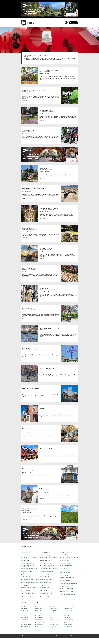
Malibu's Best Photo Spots (45, 573)
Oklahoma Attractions (54, 624)
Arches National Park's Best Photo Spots (28, 557)
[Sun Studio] (29, 413)
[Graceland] (69, 433)
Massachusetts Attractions (40, 622)
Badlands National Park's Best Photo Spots (28, 562)
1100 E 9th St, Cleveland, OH (27, 389)
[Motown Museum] (69, 473)
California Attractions (24, 613)
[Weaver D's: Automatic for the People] (69, 95)
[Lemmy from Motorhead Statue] (29, 213)
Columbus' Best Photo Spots (26, 576)
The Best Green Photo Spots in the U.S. (67, 577)
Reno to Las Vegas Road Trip (65, 554)
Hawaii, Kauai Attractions (25, 626)
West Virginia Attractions (68, 622)
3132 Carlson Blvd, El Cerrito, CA (45, 169)
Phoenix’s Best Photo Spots (45, 596)
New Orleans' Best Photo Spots (46, 584)
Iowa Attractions (38, 612)
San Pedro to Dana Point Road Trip (66, 565)
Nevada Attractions (53, 610)
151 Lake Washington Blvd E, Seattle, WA (46, 111)
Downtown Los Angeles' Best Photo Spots (28, 587)
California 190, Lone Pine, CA (27, 189)
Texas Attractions (67, 612)
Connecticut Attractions (25, 617)
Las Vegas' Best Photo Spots (45, 563)
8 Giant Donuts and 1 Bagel (26, 555)
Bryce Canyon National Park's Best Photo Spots (29, 568)
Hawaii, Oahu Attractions (25, 629)
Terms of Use (70, 635)
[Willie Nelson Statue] (29, 493)
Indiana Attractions (38, 610)
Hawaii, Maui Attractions (25, 628)
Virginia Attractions (67, 617)
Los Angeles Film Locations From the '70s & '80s (49, 565)
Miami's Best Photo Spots (44, 577)
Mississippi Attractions (39, 628)
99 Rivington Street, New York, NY (45, 369)
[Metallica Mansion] (29, 173)
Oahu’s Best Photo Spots (44, 587)
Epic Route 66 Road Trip (25, 588)
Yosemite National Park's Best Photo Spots (67, 594)
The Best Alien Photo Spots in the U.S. (66, 575)
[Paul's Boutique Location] (29, 373)
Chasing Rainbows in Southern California (28, 573)
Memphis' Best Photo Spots (45, 576)
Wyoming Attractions (68, 626)
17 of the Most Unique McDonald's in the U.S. (29, 554)
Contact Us (75, 635)
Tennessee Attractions (68, 610)
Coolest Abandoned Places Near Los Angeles (29, 577)
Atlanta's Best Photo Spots (25, 558)
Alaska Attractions (24, 608)
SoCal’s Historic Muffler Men (65, 574)
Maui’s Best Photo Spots (44, 574)
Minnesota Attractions (39, 626)
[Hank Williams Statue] (29, 253)
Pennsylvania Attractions (54, 628)
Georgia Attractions (24, 622)
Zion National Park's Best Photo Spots (66, 596)
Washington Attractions (68, 619)
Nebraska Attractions (53, 608)
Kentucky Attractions (39, 615)
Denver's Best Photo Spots (26, 584)
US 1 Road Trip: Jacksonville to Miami (66, 588)
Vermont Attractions (68, 615)
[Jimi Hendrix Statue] (69, 135)
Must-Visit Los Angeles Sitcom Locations (47, 579)
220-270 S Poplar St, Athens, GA (45, 71)
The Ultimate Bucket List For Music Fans (67, 585)
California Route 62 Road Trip (26, 569)
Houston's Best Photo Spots (45, 552)
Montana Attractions (53, 606)
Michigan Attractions (39, 624)
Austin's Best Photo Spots (25, 560)
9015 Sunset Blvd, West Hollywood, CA (46, 209)
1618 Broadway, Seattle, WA (27, 131)
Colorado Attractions (24, 615)
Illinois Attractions (38, 608)
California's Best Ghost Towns (26, 571)
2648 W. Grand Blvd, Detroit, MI (28, 470)
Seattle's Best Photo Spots (64, 566)
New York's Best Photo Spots (45, 585)
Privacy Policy (64, 635)
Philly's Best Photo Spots (44, 595)
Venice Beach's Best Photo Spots (66, 589)
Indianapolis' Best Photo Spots (45, 555)
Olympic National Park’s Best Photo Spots (47, 588)
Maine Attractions (38, 619)
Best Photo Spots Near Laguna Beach (28, 563)
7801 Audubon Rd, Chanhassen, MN (29, 349)
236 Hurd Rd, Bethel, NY (26, 510)
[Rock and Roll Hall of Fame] (69, 393)
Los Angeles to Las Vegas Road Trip (46, 571)
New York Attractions (53, 617)
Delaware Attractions (24, 619)
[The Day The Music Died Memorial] (29, 333)
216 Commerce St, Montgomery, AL (45, 249)
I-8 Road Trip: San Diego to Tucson (46, 554)
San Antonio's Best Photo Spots (65, 558)
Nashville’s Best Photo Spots (45, 582)
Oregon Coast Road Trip (44, 590)
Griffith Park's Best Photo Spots (26, 596)
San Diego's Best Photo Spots (65, 560)
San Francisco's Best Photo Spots (66, 562)
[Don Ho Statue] (29, 293)
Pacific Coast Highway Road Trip (46, 593)
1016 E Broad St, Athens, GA (27, 91)
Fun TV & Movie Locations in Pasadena (28, 590)
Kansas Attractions (38, 613)
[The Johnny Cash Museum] (29, 453)
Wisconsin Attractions (68, 624)
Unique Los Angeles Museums (65, 586)
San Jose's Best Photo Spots (65, 563)
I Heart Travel (58, 635)
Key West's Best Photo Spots (45, 560)
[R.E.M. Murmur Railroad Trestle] (29, 75)
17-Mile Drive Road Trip (25, 552)
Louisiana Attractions (39, 617)
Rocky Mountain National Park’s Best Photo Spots (69, 557)
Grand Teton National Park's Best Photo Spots (29, 593)
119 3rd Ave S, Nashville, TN (44, 450)
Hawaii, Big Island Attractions (26, 624)
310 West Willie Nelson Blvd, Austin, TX (46, 490)
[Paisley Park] (69, 353)
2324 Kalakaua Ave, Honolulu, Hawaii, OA (47, 289)
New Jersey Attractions (54, 613)
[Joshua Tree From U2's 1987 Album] (69, 193)
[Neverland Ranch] (69, 233)
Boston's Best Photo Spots (25, 566)
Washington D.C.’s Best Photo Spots (66, 591)
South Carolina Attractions (69, 606)
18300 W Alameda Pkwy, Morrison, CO (29, 269)
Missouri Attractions (38, 629)
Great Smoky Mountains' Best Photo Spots (28, 595)
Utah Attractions (67, 613)
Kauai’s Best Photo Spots (44, 558)
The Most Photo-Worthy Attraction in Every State (68, 583)
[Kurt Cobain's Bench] (29, 115)
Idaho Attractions (38, 606)
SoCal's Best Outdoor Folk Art (65, 572)
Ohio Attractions (53, 622)
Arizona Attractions (24, 610)
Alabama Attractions (24, 606)
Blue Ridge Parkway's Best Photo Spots (28, 565)
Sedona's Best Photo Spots (64, 568)
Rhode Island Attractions (54, 629)
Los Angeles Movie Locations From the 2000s (48, 568)
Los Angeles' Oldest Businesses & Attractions (48, 569)
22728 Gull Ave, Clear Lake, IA (45, 329)
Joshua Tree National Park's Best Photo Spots (48, 557)
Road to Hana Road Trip (64, 555)
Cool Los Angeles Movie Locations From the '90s (30, 579)
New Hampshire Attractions (55, 612)
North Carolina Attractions (54, 619)
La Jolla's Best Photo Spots (45, 562)
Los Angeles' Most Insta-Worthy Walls (47, 566)
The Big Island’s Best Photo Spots (66, 580)
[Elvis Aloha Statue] (69, 313)
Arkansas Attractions (24, 612)
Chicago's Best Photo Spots (26, 574)
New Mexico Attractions (54, 615)
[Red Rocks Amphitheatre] (69, 273)
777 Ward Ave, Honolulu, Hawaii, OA (28, 309)
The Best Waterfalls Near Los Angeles (66, 578)
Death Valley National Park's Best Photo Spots (29, 582)
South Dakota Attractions (68, 608)
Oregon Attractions (53, 626)
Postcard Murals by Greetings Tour (66, 552)
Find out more (42, 81)
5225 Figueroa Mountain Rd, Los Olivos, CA (30, 229)
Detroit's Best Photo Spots (25, 585)
